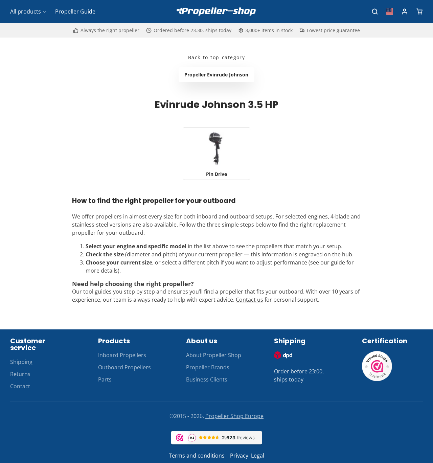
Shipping (21, 362)
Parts (105, 379)
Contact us (249, 299)
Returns (20, 374)
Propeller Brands (207, 367)
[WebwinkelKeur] (377, 379)
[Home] (216, 11)
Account (404, 11)
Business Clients (206, 379)
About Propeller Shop (213, 355)
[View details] (283, 355)
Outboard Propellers (124, 367)
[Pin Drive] (216, 154)
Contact (20, 386)
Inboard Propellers (122, 355)
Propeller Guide (75, 11)
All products (25, 11)
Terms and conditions (197, 455)
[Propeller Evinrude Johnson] (217, 75)
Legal (257, 455)
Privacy (239, 455)
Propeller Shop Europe (234, 416)
